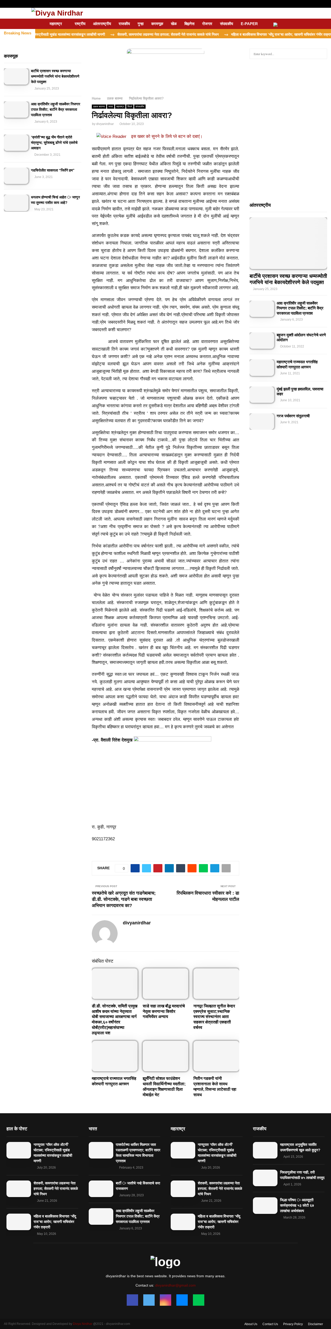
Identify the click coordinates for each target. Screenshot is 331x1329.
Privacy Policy (293, 1324)
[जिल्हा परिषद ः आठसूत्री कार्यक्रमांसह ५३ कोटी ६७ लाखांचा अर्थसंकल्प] (265, 1205)
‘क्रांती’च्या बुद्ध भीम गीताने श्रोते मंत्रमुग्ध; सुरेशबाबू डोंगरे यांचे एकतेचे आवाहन (54, 142)
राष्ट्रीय (80, 23)
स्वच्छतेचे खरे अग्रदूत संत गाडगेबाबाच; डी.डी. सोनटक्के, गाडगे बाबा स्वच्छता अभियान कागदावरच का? (124, 899)
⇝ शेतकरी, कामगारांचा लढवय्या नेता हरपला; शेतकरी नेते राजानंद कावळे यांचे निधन (137, 34)
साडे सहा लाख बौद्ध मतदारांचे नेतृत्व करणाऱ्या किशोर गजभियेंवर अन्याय (164, 1011)
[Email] (182, 1300)
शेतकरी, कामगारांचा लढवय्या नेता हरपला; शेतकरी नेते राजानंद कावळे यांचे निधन (56, 1188)
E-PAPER (249, 23)
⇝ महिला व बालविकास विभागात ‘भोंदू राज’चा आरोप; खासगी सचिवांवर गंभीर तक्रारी (251, 34)
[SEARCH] (322, 54)
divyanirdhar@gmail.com (175, 1285)
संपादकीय (226, 23)
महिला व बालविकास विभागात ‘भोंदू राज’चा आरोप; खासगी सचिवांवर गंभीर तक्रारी (55, 1221)
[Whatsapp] (198, 1300)
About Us (250, 1324)
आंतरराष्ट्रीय (102, 23)
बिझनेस (189, 23)
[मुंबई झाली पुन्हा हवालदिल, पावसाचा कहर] (262, 395)
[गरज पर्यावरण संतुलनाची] (262, 421)
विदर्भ (129, 106)
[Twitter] (149, 1300)
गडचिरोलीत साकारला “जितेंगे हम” (52, 170)
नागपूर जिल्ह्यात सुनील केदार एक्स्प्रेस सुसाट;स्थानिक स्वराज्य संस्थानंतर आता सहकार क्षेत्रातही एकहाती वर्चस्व (214, 1017)
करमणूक (157, 23)
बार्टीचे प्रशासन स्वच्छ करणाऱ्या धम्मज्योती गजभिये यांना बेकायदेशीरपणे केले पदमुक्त (55, 76)
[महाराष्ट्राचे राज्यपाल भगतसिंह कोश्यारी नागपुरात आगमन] (262, 367)
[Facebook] (132, 1300)
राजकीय (124, 23)
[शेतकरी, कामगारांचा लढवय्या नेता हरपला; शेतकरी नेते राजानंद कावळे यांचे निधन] (18, 1188)
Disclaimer (315, 1324)
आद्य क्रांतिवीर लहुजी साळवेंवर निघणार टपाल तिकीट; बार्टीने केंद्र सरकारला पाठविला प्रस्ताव (55, 109)
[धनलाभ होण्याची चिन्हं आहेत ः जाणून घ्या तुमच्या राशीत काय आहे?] (16, 203)
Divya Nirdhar (82, 1324)
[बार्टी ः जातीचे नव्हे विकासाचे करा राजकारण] (101, 1188)
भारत (110, 106)
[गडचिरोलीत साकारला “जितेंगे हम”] (16, 176)
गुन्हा (141, 23)
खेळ (174, 23)
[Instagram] (165, 1300)
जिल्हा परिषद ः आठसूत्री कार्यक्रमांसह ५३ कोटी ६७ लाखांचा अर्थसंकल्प (297, 1205)
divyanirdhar (105, 124)
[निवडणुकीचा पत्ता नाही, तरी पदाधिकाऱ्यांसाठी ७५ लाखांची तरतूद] (265, 1178)
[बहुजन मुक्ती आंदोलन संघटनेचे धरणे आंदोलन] (262, 340)
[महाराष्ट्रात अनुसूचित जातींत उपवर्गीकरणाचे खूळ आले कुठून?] (265, 1150)
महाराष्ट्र (56, 23)
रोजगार (207, 23)
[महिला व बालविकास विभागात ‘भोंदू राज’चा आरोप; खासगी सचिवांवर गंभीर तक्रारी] (18, 1222)
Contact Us (270, 1324)
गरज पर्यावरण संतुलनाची (293, 416)
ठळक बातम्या (99, 106)
